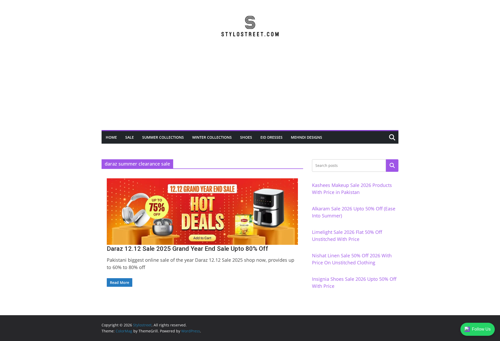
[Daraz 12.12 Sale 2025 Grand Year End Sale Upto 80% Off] (202, 211)
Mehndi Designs (306, 137)
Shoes (246, 137)
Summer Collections (163, 137)
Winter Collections (212, 137)
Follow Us (481, 329)
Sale (129, 137)
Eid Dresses (271, 137)
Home (111, 137)
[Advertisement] (250, 90)
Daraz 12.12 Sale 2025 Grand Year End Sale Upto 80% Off (187, 248)
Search (392, 165)
